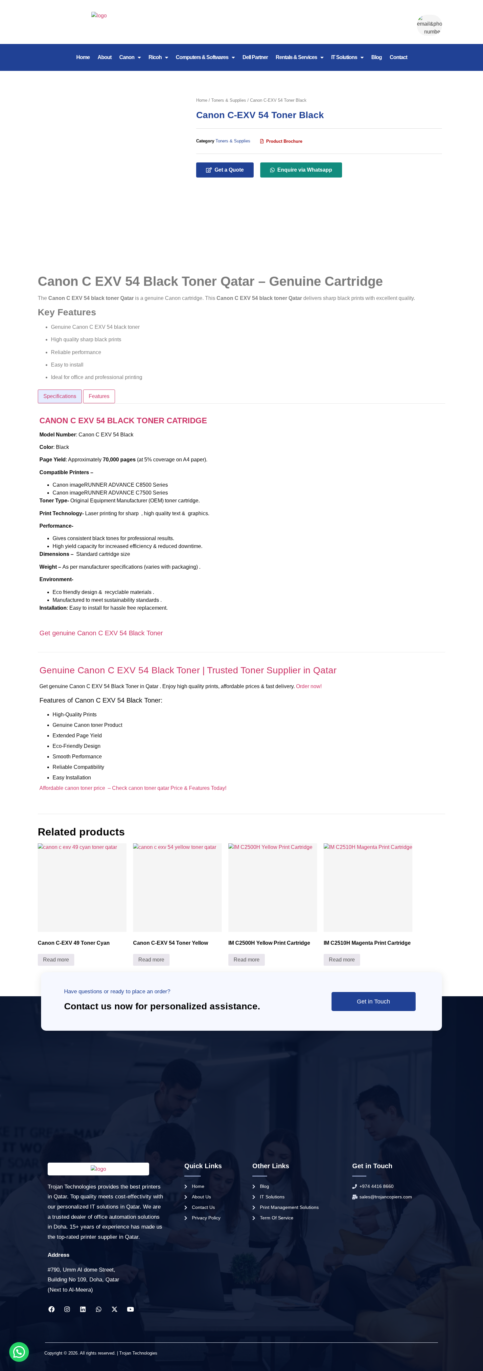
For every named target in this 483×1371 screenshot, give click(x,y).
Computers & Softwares (202, 57)
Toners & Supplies (228, 100)
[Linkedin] (83, 1309)
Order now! (309, 686)
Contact (398, 57)
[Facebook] (51, 1309)
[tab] (60, 396)
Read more (56, 959)
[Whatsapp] (98, 1309)
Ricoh (155, 57)
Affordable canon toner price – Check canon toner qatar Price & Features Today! (132, 788)
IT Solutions (344, 57)
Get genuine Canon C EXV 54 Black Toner (101, 633)
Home (83, 57)
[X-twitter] (114, 1309)
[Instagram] (67, 1309)
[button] (281, 141)
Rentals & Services (296, 57)
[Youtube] (130, 1309)
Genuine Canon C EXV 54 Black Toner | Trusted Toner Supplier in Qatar (187, 670)
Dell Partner (255, 57)
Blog (376, 57)
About (104, 57)
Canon (126, 57)
